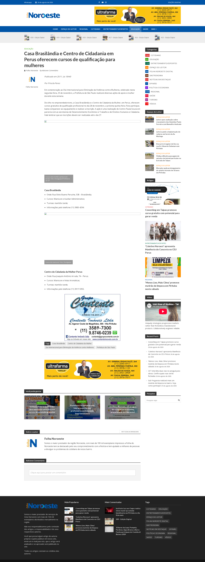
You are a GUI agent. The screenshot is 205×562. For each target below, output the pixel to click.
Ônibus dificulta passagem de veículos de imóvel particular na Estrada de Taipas (168, 158)
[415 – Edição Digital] (157, 37)
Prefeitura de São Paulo (106, 347)
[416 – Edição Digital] (131, 37)
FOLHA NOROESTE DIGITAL (157, 521)
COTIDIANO (95, 29)
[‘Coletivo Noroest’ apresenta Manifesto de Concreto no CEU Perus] (163, 231)
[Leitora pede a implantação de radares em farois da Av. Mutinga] (149, 131)
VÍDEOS (168, 537)
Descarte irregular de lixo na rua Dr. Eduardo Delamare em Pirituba (167, 146)
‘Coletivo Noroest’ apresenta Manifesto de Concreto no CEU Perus (161, 249)
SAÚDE (145, 29)
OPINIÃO (172, 529)
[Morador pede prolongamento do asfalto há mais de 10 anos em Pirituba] (149, 167)
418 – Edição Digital (90, 37)
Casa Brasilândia (58, 343)
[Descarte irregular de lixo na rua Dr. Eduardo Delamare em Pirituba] (149, 143)
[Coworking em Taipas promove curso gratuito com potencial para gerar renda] (163, 194)
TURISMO (158, 537)
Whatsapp (28, 2)
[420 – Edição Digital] (26, 37)
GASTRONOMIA (152, 525)
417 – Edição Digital (116, 37)
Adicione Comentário (50, 70)
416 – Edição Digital (142, 37)
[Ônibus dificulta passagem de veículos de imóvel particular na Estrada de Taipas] (149, 155)
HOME (55, 29)
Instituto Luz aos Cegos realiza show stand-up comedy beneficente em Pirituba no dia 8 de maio (128, 511)
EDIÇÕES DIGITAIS (174, 2)
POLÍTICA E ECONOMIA (155, 533)
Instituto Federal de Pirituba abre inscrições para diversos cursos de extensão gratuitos (42, 409)
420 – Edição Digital (37, 37)
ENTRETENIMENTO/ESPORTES (115, 29)
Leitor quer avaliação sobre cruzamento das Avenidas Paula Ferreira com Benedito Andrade (168, 122)
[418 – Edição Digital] (79, 37)
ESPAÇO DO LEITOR (69, 29)
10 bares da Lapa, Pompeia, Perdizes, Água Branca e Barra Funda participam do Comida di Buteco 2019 (128, 530)
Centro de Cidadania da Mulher (80, 343)
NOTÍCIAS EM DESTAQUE (156, 529)
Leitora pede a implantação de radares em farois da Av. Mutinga (168, 134)
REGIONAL (84, 29)
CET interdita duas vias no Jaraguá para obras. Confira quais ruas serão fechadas (164, 373)
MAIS (153, 29)
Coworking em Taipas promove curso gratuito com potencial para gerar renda (162, 213)
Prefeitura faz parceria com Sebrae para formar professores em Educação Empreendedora (82, 409)
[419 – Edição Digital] (52, 37)
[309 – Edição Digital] (109, 521)
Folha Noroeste (32, 70)
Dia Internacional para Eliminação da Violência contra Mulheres (70, 347)
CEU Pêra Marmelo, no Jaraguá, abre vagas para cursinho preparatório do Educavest (123, 409)
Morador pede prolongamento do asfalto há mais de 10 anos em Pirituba (168, 170)
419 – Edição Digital (63, 37)
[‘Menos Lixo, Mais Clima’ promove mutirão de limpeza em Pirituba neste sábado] (163, 267)
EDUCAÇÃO (135, 29)
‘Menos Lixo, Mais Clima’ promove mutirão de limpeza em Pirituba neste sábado (162, 285)
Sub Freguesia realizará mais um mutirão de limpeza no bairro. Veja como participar (162, 383)
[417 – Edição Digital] (105, 37)
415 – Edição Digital (168, 37)
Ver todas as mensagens (130, 432)
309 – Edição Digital (124, 519)
